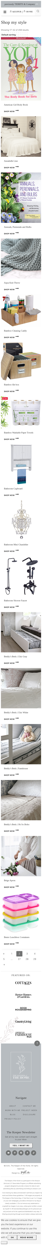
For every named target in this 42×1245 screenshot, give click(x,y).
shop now (9, 234)
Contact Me (29, 1106)
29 (34, 959)
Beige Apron (9, 880)
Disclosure (29, 1114)
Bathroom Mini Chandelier (16, 544)
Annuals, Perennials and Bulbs (17, 227)
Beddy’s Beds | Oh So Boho (16, 824)
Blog (12, 1114)
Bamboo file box (11, 384)
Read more (26, 1237)
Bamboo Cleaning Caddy (15, 331)
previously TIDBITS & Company (20, 4)
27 (19, 959)
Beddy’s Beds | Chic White (16, 712)
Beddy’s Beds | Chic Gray (15, 656)
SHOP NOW (9, 111)
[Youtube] (8, 1152)
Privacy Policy (13, 1119)
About (12, 1106)
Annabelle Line (11, 161)
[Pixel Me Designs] (25, 1173)
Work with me (12, 1110)
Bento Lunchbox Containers (16, 937)
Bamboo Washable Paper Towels (18, 432)
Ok (12, 1237)
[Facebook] (27, 1152)
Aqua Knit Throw (12, 283)
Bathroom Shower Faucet (15, 600)
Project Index (29, 1110)
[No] (4, 1242)
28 (27, 959)
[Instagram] (21, 1152)
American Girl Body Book (16, 105)
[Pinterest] (14, 1152)
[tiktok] (33, 1152)
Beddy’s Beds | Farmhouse (16, 768)
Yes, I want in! (21, 1146)
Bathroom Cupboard (13, 488)
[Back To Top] (37, 1043)
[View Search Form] (38, 11)
